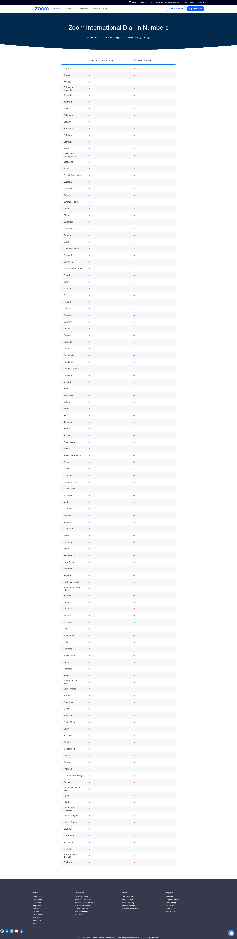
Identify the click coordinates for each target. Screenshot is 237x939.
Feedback (170, 906)
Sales (124, 892)
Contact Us (170, 909)
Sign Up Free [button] (195, 8)
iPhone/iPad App (81, 911)
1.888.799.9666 (128, 897)
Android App (80, 914)
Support (144, 2)
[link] (100, 9)
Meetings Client (81, 897)
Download (79, 892)
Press (35, 923)
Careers (36, 911)
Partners (36, 917)
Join (186, 2)
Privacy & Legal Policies (148, 938)
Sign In (201, 2)
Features (36, 909)
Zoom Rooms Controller (85, 903)
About (35, 892)
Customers (37, 900)
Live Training (171, 903)
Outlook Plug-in (81, 909)
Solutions (70, 8)
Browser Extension (82, 906)
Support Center (172, 900)
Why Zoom (37, 906)
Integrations (38, 914)
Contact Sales (176, 8)
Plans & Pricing (100, 9)
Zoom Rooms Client (83, 900)
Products (57, 8)
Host (192, 2)
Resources (83, 8)
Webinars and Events (130, 909)
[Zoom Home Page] (41, 8)
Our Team (37, 903)
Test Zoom (170, 911)
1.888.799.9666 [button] (156, 2)
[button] (133, 2)
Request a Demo (172, 2)
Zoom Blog (37, 897)
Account (169, 897)
